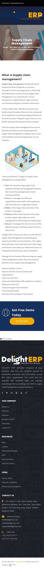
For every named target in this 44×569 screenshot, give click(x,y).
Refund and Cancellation (11, 486)
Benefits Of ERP (8, 419)
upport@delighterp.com (11, 526)
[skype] (16, 392)
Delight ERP (19, 562)
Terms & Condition (9, 482)
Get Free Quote (8, 463)
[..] (32, 387)
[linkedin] (11, 392)
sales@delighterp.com (10, 523)
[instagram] (26, 392)
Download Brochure (17, 3)
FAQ (3, 455)
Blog (3, 442)
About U (5, 407)
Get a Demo (6, 3)
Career (5, 447)
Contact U (6, 428)
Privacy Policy (7, 478)
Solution (5, 411)
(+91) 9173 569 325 (9, 538)
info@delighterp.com (10, 520)
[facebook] (2, 392)
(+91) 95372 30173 (9, 535)
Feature (5, 415)
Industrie (6, 423)
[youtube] (21, 392)
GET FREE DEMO (22, 321)
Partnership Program (10, 451)
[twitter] (7, 392)
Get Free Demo (8, 459)
